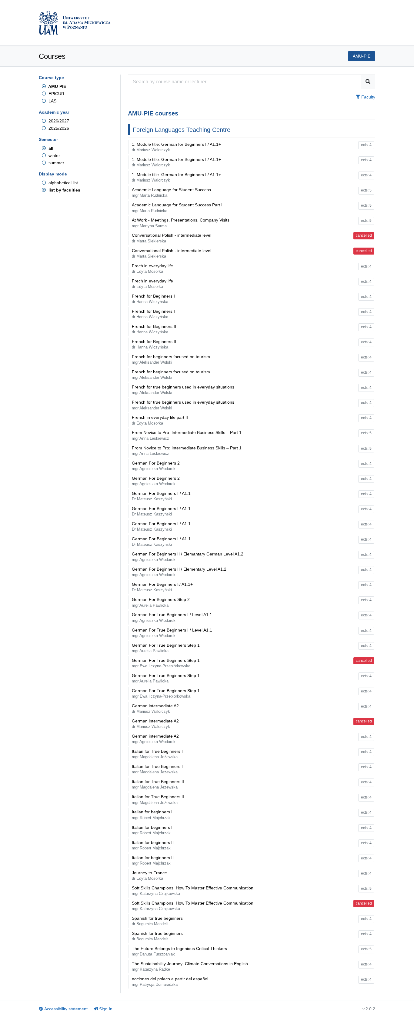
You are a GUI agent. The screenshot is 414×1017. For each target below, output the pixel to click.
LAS (51, 100)
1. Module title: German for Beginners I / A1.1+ (176, 147)
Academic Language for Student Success (171, 192)
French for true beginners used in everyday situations (183, 390)
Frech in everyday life (152, 268)
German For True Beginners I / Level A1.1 (172, 617)
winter (53, 155)
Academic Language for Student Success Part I (177, 207)
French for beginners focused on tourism (171, 359)
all (50, 148)
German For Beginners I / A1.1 (161, 496)
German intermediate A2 (155, 708)
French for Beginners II (154, 329)
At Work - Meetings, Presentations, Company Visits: (181, 223)
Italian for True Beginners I (157, 754)
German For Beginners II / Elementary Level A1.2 (179, 572)
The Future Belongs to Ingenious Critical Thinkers (179, 951)
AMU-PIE (56, 86)
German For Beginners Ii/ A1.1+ (162, 587)
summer (55, 162)
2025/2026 (58, 128)
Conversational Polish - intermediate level (171, 238)
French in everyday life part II (160, 420)
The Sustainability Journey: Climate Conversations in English (190, 966)
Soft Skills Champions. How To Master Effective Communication (192, 890)
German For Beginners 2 (156, 466)
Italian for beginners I (152, 814)
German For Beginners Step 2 (161, 602)
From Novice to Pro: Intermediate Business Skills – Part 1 (187, 435)
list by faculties (63, 190)
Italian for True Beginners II (158, 784)
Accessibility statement (66, 1008)
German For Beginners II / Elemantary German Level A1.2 (187, 557)
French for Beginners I (153, 299)
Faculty (367, 97)
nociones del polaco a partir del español (170, 981)
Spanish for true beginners (157, 921)
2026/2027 (58, 120)
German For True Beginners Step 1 (166, 648)
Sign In (105, 1008)
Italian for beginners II (153, 845)
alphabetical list (62, 182)
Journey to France (149, 875)
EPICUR (55, 93)
